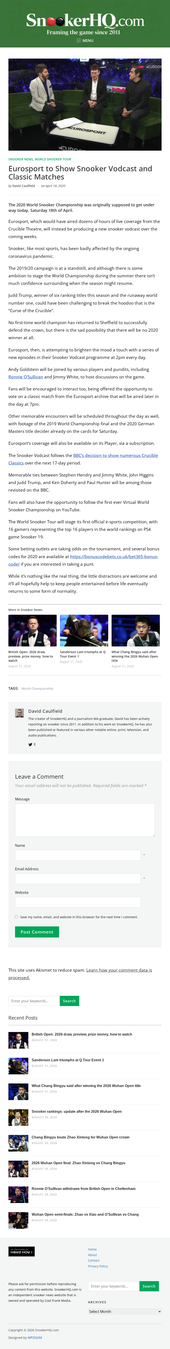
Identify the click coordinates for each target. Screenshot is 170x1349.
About (92, 1255)
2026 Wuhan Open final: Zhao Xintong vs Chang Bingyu (78, 1163)
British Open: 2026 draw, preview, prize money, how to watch (30, 656)
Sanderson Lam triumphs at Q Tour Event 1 (83, 654)
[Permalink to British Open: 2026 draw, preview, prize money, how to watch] (32, 630)
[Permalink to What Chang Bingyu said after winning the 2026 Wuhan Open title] (136, 630)
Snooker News (20, 159)
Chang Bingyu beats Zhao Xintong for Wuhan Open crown (80, 1137)
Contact (93, 1260)
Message (22, 799)
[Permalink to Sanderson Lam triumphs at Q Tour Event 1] (84, 630)
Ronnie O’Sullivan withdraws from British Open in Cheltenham (83, 1189)
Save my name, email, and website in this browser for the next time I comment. (79, 917)
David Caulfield (23, 186)
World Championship (37, 688)
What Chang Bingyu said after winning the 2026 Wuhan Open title (135, 656)
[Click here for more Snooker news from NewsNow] (21, 1252)
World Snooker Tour (53, 159)
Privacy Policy (98, 1266)
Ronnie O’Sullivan (25, 377)
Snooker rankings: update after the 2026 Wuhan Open (77, 1111)
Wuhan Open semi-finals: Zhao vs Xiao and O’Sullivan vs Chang (85, 1214)
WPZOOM (35, 1337)
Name (20, 845)
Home (92, 1249)
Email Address (27, 869)
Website (22, 892)
